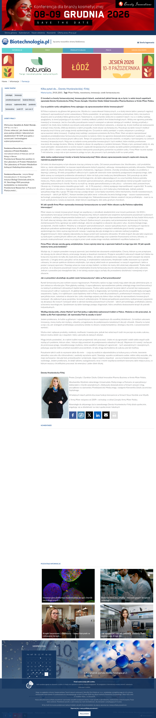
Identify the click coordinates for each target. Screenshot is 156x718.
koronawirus (10, 109)
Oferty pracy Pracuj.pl (67, 33)
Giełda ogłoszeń (139, 50)
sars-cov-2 (29, 109)
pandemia (32, 104)
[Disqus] (97, 463)
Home (4, 81)
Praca (108, 50)
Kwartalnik (51, 33)
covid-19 (20, 109)
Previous (24, 646)
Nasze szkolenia (38, 33)
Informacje (17, 50)
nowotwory (85, 93)
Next (54, 646)
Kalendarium (24, 33)
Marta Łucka (46, 93)
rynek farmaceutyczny (110, 93)
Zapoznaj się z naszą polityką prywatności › (84, 708)
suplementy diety (20, 104)
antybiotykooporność (13, 100)
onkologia (9, 95)
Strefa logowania (146, 43)
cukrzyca (9, 104)
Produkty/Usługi (78, 50)
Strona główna (11, 33)
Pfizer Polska (73, 93)
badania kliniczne (29, 100)
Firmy (47, 50)
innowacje (18, 95)
